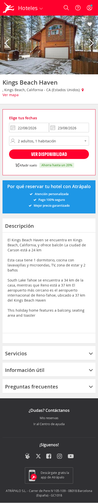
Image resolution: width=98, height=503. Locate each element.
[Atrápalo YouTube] (71, 456)
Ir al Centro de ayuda (49, 424)
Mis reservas (49, 418)
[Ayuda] (78, 8)
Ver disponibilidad (49, 154)
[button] (89, 24)
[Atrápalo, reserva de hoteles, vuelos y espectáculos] (8, 8)
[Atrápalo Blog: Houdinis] (27, 456)
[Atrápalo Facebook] (49, 456)
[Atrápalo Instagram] (60, 456)
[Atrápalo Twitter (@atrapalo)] (38, 456)
